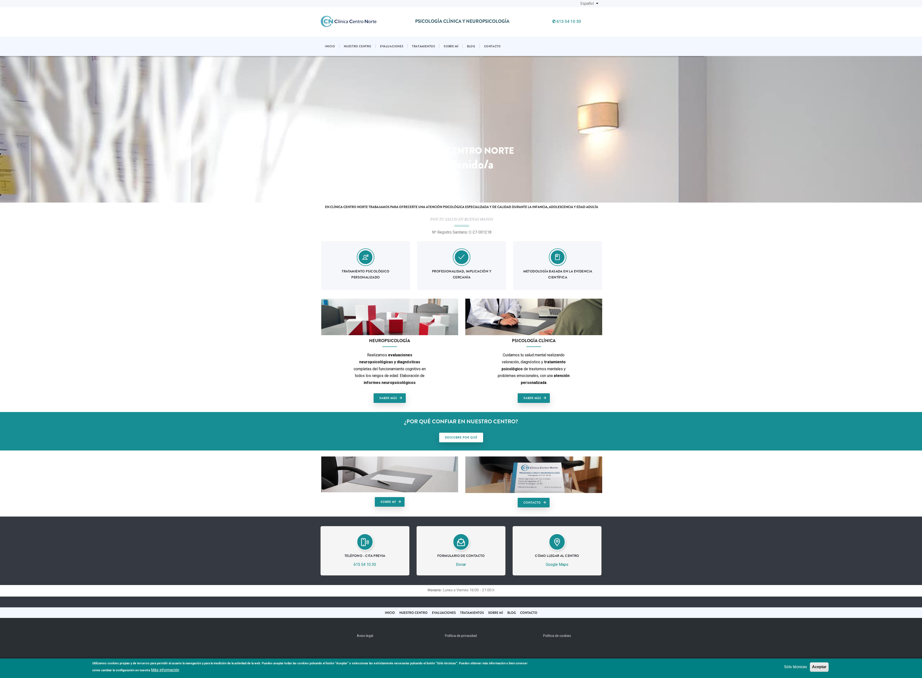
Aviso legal (365, 636)
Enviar (461, 564)
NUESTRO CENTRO (413, 612)
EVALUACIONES (444, 612)
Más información (165, 670)
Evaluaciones (391, 46)
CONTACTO (528, 612)
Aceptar (819, 667)
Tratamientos (423, 46)
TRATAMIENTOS (472, 612)
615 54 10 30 (566, 21)
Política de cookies (557, 636)
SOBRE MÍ (495, 612)
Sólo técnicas (795, 667)
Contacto (492, 46)
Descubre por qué (461, 437)
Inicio (330, 46)
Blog (471, 46)
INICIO (390, 612)
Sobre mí (451, 46)
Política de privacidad (461, 636)
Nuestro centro (357, 46)
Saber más (388, 398)
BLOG (511, 612)
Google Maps (557, 564)
